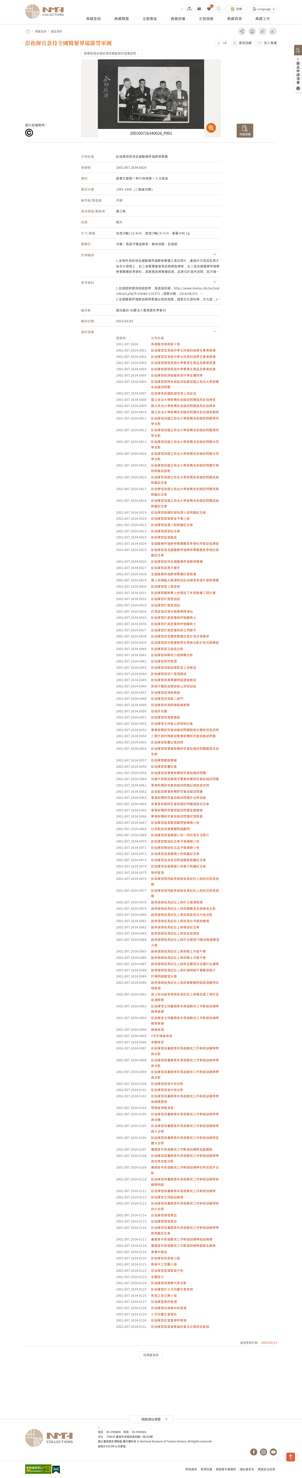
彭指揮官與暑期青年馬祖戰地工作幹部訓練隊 (183, 1191)
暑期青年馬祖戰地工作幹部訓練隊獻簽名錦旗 (183, 1245)
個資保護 (206, 1469)
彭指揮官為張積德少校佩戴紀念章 (175, 853)
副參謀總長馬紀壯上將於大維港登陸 (177, 902)
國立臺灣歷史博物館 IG (263, 1451)
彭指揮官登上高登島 (165, 586)
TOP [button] (290, 1457)
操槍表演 (157, 1029)
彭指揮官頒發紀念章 (165, 531)
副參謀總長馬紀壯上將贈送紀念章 (175, 927)
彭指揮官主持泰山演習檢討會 (172, 723)
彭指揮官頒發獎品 (164, 1215)
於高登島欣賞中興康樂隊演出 (172, 611)
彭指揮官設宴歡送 (164, 537)
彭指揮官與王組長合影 (167, 649)
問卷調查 (191, 1469)
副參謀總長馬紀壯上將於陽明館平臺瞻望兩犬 (183, 970)
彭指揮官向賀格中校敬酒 (169, 1308)
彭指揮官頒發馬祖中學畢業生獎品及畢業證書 (183, 362)
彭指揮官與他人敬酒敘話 (169, 674)
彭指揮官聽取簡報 (164, 760)
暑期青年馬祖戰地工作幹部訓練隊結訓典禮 (182, 1239)
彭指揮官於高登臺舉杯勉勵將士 (173, 617)
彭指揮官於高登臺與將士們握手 (173, 630)
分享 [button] (242, 31)
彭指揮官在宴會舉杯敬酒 (169, 1320)
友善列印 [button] (252, 31)
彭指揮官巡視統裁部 (165, 692)
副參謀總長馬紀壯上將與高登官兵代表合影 (182, 914)
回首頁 (27, 31)
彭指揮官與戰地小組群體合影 (172, 655)
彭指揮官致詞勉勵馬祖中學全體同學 (177, 375)
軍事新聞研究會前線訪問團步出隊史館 (178, 797)
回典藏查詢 (151, 1355)
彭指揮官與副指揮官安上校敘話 (173, 667)
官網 (239, 9)
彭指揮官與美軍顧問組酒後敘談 (173, 680)
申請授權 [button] (245, 134)
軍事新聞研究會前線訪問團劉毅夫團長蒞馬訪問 (185, 730)
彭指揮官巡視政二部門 (167, 698)
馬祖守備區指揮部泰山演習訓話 (173, 686)
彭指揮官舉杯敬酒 (164, 661)
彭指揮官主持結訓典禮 (167, 1197)
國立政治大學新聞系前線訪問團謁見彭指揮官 (183, 399)
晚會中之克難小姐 (164, 1264)
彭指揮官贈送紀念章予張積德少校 (175, 841)
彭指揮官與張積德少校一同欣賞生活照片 (180, 835)
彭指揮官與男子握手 (165, 567)
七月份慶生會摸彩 (164, 1314)
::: (182, 9)
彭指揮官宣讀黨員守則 (167, 1270)
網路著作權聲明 (226, 1469)
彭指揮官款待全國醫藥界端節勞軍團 (177, 561)
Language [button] (264, 9)
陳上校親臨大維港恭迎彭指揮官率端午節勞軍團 (185, 580)
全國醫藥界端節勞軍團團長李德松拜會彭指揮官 (185, 543)
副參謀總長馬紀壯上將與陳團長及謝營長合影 (183, 908)
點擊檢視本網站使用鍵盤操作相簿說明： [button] (111, 53)
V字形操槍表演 (161, 1036)
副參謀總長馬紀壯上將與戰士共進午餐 (178, 951)
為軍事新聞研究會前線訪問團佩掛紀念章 (180, 804)
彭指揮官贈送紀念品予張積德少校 (175, 847)
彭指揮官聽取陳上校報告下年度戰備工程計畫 (183, 592)
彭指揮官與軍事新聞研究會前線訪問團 (178, 773)
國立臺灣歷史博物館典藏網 (46, 11)
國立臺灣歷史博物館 (58, 1438)
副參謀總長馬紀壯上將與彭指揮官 (175, 933)
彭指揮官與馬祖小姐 (165, 1258)
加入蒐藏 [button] (270, 43)
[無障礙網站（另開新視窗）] (38, 1469)
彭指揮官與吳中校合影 (167, 1083)
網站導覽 (189, 8)
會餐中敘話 (159, 1252)
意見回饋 (245, 43)
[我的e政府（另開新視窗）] (56, 1470)
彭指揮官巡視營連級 (165, 717)
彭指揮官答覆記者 (164, 766)
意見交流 (199, 8)
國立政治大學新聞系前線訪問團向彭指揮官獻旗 (185, 412)
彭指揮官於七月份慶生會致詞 (172, 1289)
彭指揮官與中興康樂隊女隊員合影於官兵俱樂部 (185, 642)
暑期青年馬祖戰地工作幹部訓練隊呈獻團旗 (182, 1149)
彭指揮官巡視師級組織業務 (170, 705)
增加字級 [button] (263, 31)
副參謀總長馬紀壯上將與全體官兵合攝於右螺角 (185, 964)
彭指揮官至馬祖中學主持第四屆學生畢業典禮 (183, 350)
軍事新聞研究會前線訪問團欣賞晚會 (177, 816)
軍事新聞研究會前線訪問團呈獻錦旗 (177, 810)
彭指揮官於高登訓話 (165, 599)
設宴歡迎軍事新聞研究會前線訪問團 (177, 791)
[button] (221, 43)
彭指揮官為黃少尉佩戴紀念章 (172, 525)
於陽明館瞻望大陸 (164, 976)
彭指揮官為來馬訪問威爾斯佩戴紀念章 (178, 860)
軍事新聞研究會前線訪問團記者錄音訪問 (180, 785)
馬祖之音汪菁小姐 (164, 1295)
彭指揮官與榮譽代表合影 (169, 1283)
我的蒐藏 (209, 8)
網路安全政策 (266, 1469)
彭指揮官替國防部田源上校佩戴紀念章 (178, 512)
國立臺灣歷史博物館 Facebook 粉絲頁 (253, 1451)
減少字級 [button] (273, 31)
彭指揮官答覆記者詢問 (167, 742)
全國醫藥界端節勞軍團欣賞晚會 (173, 574)
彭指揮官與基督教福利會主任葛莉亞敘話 (180, 1326)
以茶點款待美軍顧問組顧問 (170, 829)
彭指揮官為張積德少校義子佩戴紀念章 (178, 866)
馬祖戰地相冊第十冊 (165, 344)
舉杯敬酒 (157, 872)
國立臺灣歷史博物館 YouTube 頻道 (273, 1451)
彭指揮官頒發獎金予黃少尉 (170, 518)
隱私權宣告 (247, 1469)
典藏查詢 (40, 31)
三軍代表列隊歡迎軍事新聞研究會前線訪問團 (183, 736)
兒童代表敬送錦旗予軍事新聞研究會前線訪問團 (185, 779)
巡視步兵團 (159, 711)
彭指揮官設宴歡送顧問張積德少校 (175, 822)
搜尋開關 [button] (218, 8)
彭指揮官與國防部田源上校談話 (173, 393)
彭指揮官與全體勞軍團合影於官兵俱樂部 (180, 636)
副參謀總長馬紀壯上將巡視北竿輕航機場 (180, 921)
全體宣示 (157, 1277)
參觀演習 (157, 1042)
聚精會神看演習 (162, 1107)
